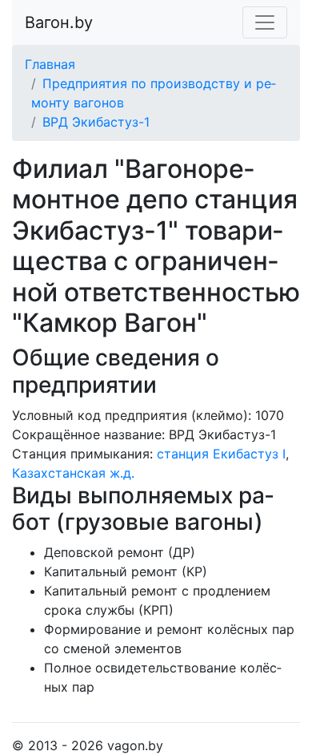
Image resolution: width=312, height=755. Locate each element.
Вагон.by (59, 22)
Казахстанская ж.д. (73, 473)
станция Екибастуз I (221, 454)
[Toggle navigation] (264, 22)
